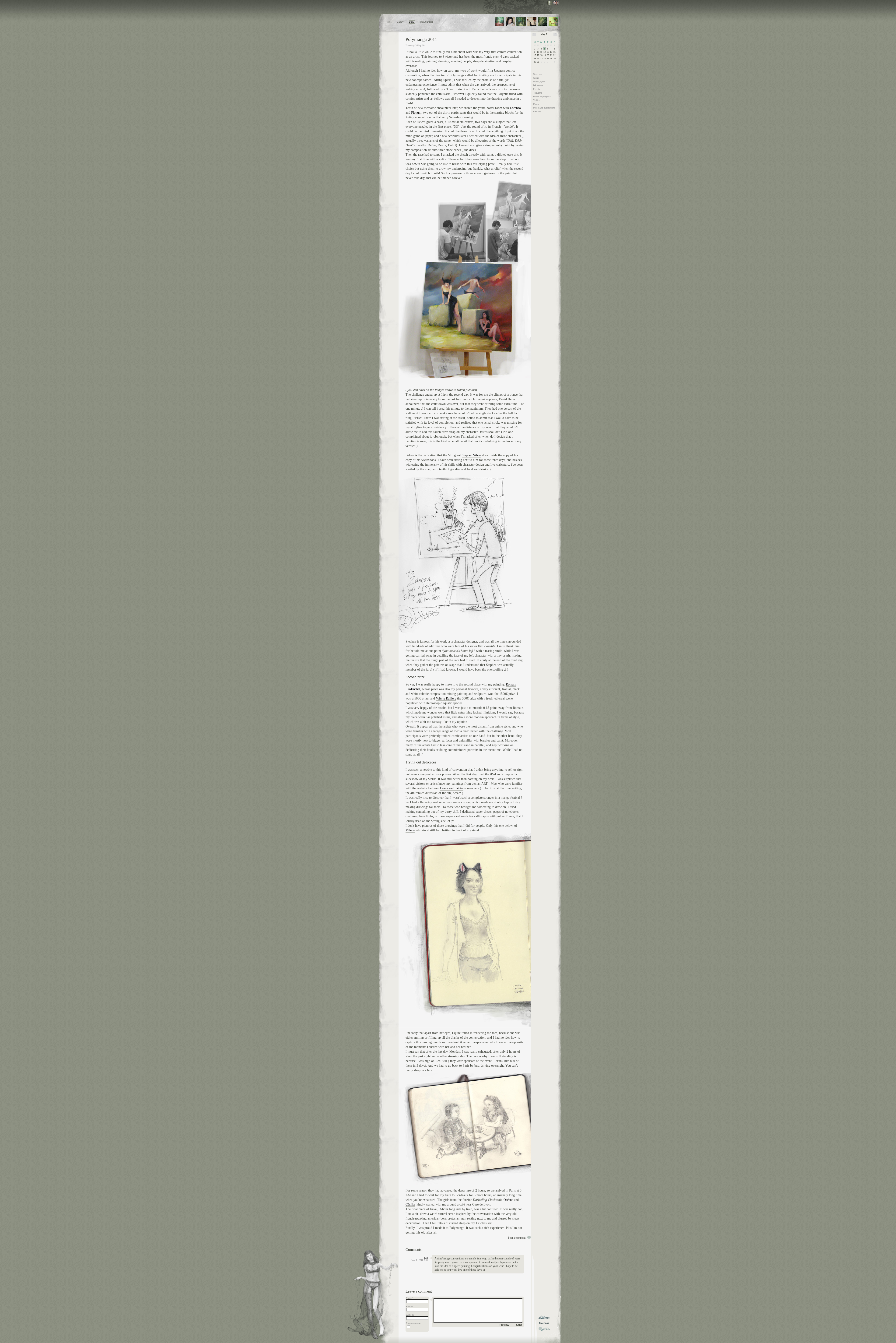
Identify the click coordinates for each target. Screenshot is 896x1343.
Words (536, 78)
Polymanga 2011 (421, 39)
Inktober (537, 111)
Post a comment (516, 1237)
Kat (426, 1258)
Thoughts (537, 93)
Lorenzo (515, 108)
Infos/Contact (426, 22)
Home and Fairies (451, 788)
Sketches (537, 74)
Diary (411, 22)
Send (519, 1324)
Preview (504, 1324)
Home (389, 22)
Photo (536, 104)
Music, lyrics (539, 82)
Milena (410, 830)
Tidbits (536, 100)
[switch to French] (549, 3)
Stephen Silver (471, 455)
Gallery (400, 22)
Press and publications (544, 108)
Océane (508, 1200)
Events (536, 89)
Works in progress (542, 96)
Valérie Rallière (446, 698)
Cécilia (410, 1204)
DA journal (538, 85)
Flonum (416, 112)
